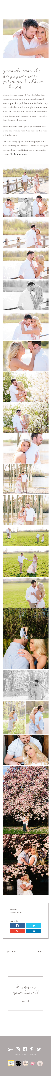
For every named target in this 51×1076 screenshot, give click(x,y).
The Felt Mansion (18, 154)
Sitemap (33, 1055)
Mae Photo (8, 7)
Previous (11, 951)
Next (40, 951)
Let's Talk (25, 1001)
